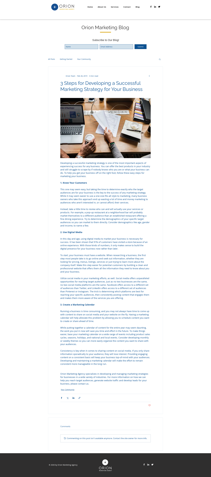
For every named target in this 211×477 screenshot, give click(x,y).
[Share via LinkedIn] (73, 398)
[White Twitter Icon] (152, 464)
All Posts (51, 59)
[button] (160, 59)
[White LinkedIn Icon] (148, 464)
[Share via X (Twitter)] (67, 398)
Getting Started (66, 59)
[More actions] (149, 75)
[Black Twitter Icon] (159, 6)
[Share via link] (79, 398)
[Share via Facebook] (61, 398)
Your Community (84, 59)
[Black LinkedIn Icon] (155, 6)
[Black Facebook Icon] (151, 6)
